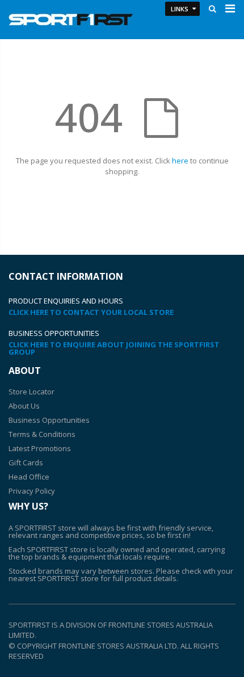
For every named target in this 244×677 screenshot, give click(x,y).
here (180, 160)
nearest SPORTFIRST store (54, 578)
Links (179, 9)
